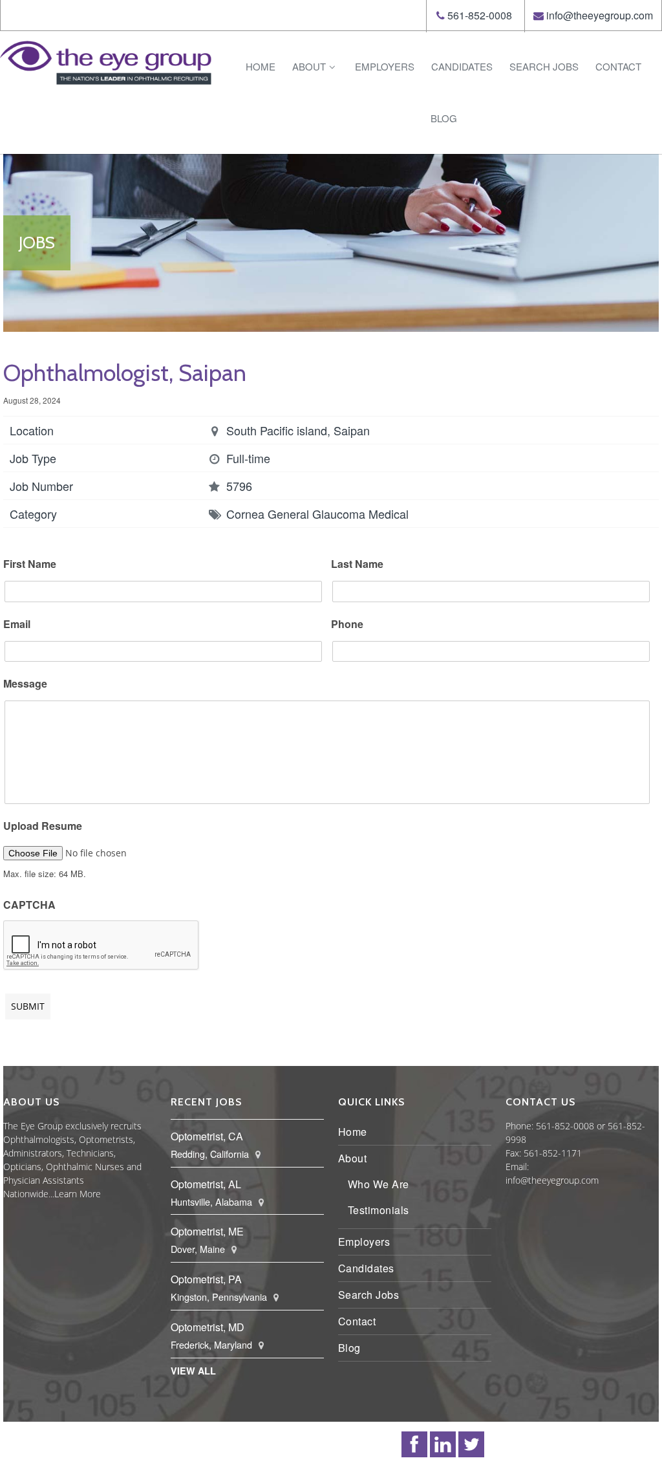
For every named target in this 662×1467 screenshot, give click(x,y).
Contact (618, 66)
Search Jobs (544, 66)
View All (193, 1370)
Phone (347, 624)
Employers (384, 66)
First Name (29, 564)
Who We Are (378, 1184)
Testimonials (378, 1209)
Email (16, 624)
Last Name (357, 564)
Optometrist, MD (207, 1327)
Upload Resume (42, 826)
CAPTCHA (29, 905)
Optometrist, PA (206, 1279)
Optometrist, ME (207, 1231)
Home (260, 66)
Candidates (462, 66)
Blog (444, 118)
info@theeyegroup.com (599, 15)
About (309, 66)
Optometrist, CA (207, 1136)
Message (25, 684)
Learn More (77, 1194)
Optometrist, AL (206, 1184)
